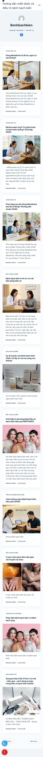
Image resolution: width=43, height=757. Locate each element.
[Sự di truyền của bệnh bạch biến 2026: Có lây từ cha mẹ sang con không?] (21, 378)
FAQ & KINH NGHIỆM (12, 351)
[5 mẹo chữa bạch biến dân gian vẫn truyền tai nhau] (21, 577)
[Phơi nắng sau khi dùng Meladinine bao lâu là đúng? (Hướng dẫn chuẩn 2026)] (21, 226)
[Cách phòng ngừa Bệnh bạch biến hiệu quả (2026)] (21, 519)
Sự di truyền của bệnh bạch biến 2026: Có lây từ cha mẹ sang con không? (20, 358)
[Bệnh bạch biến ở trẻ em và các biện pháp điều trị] (21, 298)
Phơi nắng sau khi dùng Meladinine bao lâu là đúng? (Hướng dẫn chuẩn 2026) (21, 206)
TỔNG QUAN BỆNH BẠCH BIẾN (15, 495)
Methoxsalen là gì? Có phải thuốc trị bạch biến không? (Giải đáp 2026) (21, 129)
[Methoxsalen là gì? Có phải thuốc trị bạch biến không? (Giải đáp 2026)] (21, 149)
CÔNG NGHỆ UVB (11, 674)
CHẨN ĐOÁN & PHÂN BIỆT (14, 613)
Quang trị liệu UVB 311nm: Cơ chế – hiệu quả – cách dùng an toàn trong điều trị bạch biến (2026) (21, 681)
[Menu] (39, 5)
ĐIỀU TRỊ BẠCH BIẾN (12, 274)
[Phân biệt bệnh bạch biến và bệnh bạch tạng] (21, 638)
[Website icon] (21, 34)
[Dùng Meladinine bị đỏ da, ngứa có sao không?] (21, 75)
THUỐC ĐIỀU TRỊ (11, 51)
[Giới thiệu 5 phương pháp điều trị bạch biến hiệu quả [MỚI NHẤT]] (21, 439)
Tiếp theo (33, 741)
